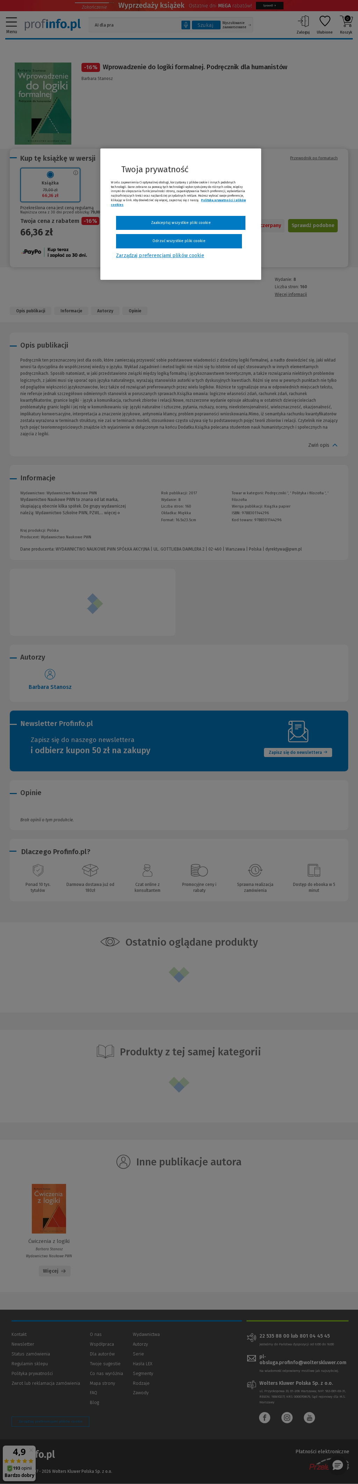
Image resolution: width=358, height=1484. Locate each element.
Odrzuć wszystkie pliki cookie (178, 241)
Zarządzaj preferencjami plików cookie (160, 256)
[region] (180, 214)
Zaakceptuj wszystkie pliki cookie (181, 222)
